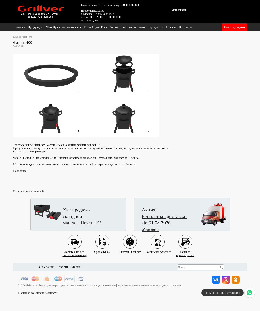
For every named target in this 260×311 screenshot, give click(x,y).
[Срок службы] (102, 238)
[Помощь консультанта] (157, 238)
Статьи (75, 266)
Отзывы (171, 27)
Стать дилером (234, 27)
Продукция (35, 27)
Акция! (149, 209)
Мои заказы (178, 9)
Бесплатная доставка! (164, 216)
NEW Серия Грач (95, 27)
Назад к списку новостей (28, 191)
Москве (87, 13)
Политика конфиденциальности (37, 292)
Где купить (155, 27)
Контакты (185, 27)
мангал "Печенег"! (82, 222)
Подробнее (19, 170)
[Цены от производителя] (185, 238)
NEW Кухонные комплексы (63, 27)
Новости (62, 266)
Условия (150, 229)
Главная (20, 27)
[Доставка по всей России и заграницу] (74, 238)
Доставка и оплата (133, 27)
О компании (46, 266)
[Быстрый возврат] (130, 238)
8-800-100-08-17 (131, 5)
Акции (114, 27)
